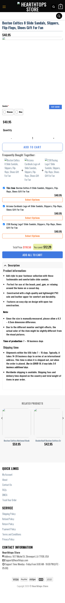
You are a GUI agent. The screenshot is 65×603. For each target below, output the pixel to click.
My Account (7, 474)
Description (14, 265)
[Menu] (4, 7)
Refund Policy (8, 519)
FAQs (4, 490)
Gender (5, 105)
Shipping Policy (8, 514)
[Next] (62, 424)
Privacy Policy (8, 539)
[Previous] (2, 424)
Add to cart (32, 147)
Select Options (32, 199)
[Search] (53, 6)
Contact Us (7, 485)
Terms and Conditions (11, 534)
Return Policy (8, 524)
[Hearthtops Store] (32, 7)
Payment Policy (9, 529)
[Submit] (59, 16)
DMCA (4, 495)
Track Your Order (9, 500)
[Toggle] (5, 265)
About (4, 480)
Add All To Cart (32, 255)
